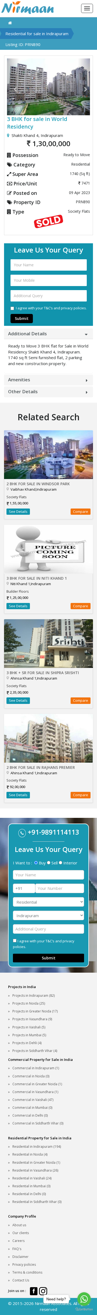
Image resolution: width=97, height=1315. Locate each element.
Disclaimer (20, 1256)
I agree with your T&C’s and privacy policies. (51, 308)
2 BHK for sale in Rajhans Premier (40, 767)
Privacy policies (24, 1264)
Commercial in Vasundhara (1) (35, 1092)
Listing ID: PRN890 (22, 44)
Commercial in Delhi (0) (30, 1115)
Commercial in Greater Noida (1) (37, 1084)
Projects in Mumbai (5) (29, 1035)
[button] (13, 86)
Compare (80, 511)
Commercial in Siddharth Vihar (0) (37, 1123)
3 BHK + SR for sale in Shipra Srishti (42, 672)
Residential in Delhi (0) (29, 1194)
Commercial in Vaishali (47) (32, 1099)
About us (19, 1225)
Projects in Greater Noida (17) (35, 1011)
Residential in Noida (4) (29, 1154)
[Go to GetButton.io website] (84, 1309)
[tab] (48, 334)
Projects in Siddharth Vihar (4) (34, 1050)
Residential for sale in (36, 33)
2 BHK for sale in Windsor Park (38, 483)
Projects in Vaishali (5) (28, 1027)
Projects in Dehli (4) (26, 1043)
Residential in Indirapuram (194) (36, 1146)
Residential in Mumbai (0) (31, 1186)
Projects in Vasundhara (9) (32, 1019)
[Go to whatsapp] (84, 1299)
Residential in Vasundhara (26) (35, 1170)
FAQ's (16, 1249)
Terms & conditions (27, 1272)
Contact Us (20, 1280)
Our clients (20, 1233)
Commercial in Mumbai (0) (32, 1107)
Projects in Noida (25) (28, 1003)
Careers (18, 1240)
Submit (22, 318)
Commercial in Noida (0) (30, 1076)
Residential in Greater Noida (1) (36, 1162)
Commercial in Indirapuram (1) (35, 1068)
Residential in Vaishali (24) (31, 1178)
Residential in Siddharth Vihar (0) (36, 1201)
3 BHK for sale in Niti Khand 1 (36, 578)
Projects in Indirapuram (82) (33, 995)
